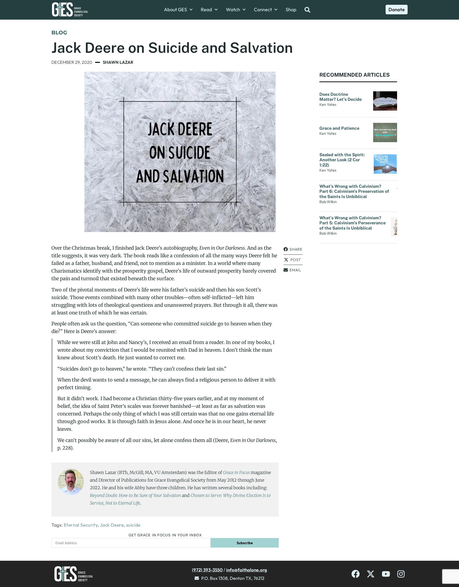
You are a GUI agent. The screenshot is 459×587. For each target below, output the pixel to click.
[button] (293, 249)
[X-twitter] (370, 574)
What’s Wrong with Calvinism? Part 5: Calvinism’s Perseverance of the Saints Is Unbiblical (352, 223)
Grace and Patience (339, 128)
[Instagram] (401, 574)
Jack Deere (112, 525)
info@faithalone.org (246, 570)
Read (206, 9)
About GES (175, 9)
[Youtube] (386, 574)
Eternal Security (81, 525)
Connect (263, 9)
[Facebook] (355, 574)
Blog (59, 32)
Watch (233, 9)
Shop (291, 9)
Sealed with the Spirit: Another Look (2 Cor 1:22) (342, 159)
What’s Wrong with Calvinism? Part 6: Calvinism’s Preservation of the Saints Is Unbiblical (354, 191)
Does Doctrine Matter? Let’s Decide (341, 97)
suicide (133, 525)
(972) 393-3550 (207, 570)
